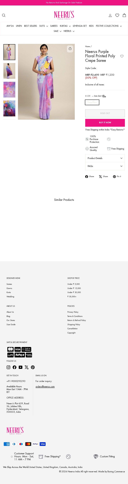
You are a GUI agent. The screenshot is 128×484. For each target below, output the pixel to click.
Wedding (10, 297)
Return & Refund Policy (76, 320)
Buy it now (105, 123)
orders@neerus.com (45, 386)
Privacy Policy (72, 312)
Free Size (92, 102)
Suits (42, 26)
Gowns (9, 288)
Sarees (54, 26)
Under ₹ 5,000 (73, 284)
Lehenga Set (80, 26)
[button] (10, 239)
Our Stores (11, 320)
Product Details (95, 158)
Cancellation (72, 329)
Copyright (71, 333)
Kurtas (64, 26)
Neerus (68, 31)
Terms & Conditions (74, 316)
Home (87, 46)
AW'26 (10, 26)
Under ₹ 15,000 (74, 288)
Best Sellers (30, 26)
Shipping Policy (73, 324)
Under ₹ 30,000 (74, 292)
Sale (56, 31)
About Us (10, 312)
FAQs (90, 166)
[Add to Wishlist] (122, 56)
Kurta (9, 292)
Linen (19, 26)
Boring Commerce (116, 471)
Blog (8, 316)
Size (93, 96)
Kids (91, 26)
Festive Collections (107, 26)
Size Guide (11, 324)
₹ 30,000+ (71, 297)
